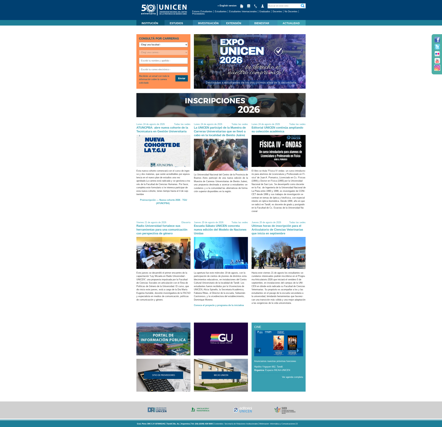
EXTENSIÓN (233, 23)
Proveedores (198, 13)
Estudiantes (221, 11)
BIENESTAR (261, 23)
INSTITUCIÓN (150, 23)
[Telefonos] (255, 7)
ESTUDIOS (176, 23)
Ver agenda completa (292, 377)
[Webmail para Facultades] (248, 7)
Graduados (264, 11)
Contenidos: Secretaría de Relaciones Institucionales (236, 424)
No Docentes (291, 11)
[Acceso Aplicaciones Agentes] (262, 7)
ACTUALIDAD (291, 23)
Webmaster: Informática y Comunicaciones (277, 424)
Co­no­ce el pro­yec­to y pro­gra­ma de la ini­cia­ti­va (219, 305)
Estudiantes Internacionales (243, 11)
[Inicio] (241, 7)
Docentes (277, 11)
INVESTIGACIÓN (208, 23)
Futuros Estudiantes (202, 11)
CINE (257, 327)
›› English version (227, 5)
